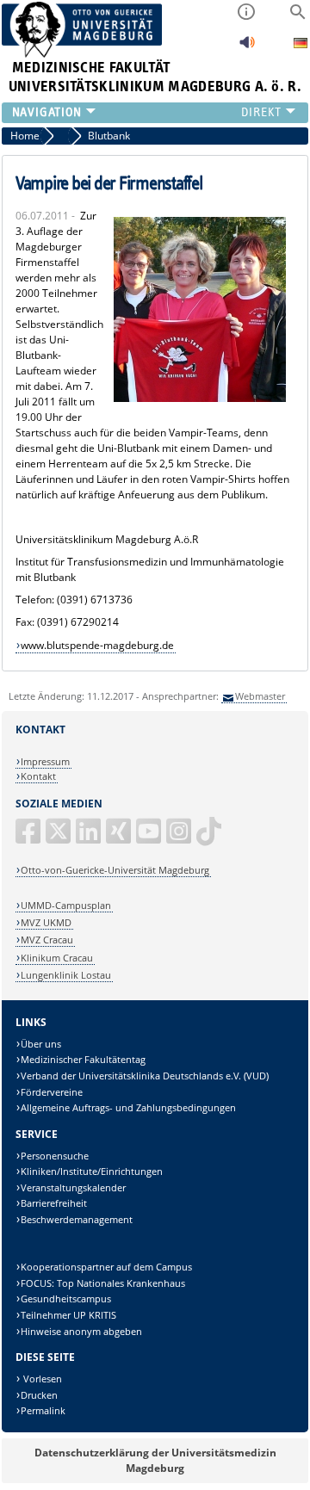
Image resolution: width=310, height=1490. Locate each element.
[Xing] (119, 838)
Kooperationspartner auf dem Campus (106, 1266)
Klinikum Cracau (57, 957)
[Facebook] (29, 838)
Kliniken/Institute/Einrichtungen (92, 1171)
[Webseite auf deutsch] (300, 45)
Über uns (41, 1043)
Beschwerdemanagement (77, 1219)
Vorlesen (41, 1378)
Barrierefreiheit (54, 1202)
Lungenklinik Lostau (66, 974)
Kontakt (38, 776)
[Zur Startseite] (82, 53)
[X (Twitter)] (59, 838)
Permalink (43, 1410)
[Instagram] (180, 838)
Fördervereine (52, 1091)
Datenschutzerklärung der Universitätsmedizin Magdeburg (155, 1460)
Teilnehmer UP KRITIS (68, 1314)
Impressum (45, 761)
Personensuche (55, 1155)
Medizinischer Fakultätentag (83, 1059)
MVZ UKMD (46, 922)
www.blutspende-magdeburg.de (97, 645)
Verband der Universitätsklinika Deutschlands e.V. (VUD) (145, 1075)
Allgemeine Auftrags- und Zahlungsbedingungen (128, 1107)
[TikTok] (210, 838)
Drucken (39, 1394)
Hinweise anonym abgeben (81, 1331)
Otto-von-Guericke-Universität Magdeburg (115, 869)
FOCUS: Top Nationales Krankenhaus (103, 1283)
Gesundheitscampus (66, 1298)
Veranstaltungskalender (73, 1187)
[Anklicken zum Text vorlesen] (247, 47)
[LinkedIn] (89, 838)
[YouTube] (150, 838)
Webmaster (260, 695)
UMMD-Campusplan (66, 905)
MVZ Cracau (47, 939)
